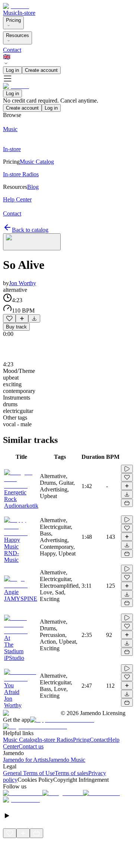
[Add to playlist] (22, 318)
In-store (26, 13)
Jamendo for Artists (25, 760)
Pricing (13, 20)
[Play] (32, 241)
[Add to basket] (127, 503)
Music (10, 13)
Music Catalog (20, 740)
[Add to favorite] (9, 318)
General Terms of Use (29, 773)
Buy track (16, 327)
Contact (12, 50)
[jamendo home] (16, 6)
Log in (12, 70)
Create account (41, 70)
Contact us (31, 746)
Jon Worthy (22, 283)
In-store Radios (55, 740)
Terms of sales (71, 773)
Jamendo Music (66, 760)
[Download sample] (34, 318)
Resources (17, 35)
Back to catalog (30, 230)
